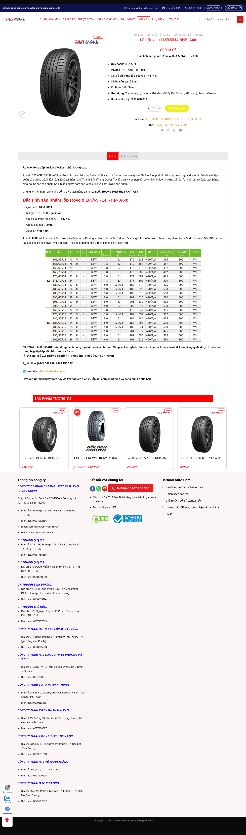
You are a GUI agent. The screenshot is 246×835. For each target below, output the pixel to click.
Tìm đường (7, 792)
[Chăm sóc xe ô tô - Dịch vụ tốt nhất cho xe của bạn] (15, 19)
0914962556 (40, 520)
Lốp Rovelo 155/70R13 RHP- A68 (147, 458)
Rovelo (183, 124)
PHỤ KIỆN (158, 19)
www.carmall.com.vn (42, 532)
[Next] (96, 71)
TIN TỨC (174, 19)
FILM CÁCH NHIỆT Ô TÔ (78, 19)
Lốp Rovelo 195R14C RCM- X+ (40, 458)
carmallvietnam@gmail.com (44, 526)
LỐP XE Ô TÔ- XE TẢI (158, 35)
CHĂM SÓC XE (49, 19)
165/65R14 (160, 124)
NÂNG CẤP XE (107, 19)
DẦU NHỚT (128, 19)
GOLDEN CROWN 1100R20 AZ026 (95, 458)
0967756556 (40, 554)
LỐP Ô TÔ (179, 35)
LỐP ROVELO (195, 35)
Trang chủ (138, 35)
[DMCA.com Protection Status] (100, 518)
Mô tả (112, 156)
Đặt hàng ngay (177, 108)
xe (62, 351)
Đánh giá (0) (129, 156)
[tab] (113, 156)
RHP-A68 (173, 124)
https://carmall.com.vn (52, 371)
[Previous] (24, 71)
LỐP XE (142, 19)
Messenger (7, 813)
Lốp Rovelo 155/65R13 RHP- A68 (200, 458)
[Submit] (240, 19)
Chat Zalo (7, 803)
